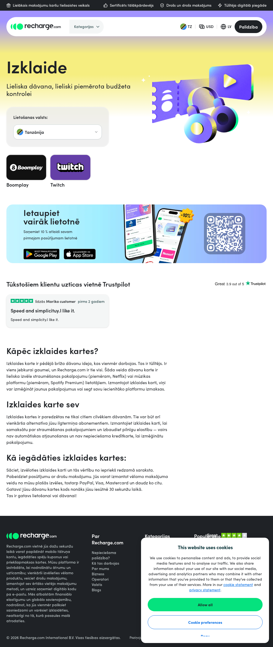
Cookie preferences (205, 622)
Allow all (205, 604)
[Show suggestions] (96, 132)
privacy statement (204, 589)
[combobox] (57, 132)
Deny (205, 636)
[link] (41, 254)
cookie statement (238, 584)
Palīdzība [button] (248, 27)
